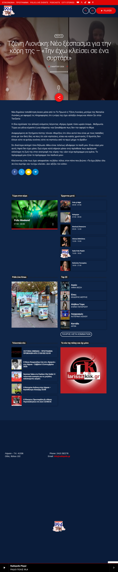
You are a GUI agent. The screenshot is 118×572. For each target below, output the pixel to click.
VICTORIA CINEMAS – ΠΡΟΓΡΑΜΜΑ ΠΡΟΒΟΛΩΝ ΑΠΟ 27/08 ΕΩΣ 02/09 (38, 352)
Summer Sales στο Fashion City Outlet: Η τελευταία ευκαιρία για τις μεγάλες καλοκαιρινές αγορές (39, 376)
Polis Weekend (22, 220)
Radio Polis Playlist (78, 251)
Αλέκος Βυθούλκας (78, 239)
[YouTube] (78, 3)
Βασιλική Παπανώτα (79, 227)
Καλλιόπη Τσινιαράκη (79, 263)
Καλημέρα (75, 215)
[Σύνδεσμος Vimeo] (8, 11)
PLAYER (106, 10)
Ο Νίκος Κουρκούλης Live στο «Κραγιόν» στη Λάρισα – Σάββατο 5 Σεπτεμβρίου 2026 (39, 364)
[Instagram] (89, 3)
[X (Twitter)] (81, 3)
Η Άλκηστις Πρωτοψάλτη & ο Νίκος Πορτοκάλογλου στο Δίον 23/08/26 (37, 401)
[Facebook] (93, 3)
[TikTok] (85, 3)
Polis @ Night (76, 202)
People (59, 36)
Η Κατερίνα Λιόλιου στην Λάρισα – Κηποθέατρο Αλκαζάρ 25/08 (37, 388)
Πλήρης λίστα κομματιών (76, 334)
